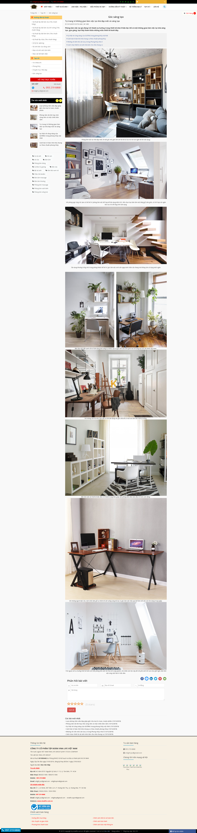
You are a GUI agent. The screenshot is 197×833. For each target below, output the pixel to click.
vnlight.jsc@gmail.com (41, 91)
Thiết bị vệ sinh (62, 7)
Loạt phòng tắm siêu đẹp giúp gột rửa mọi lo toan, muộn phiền (50, 108)
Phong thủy (36, 66)
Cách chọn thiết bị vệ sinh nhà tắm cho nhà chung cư (85, 45)
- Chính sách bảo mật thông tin (102, 824)
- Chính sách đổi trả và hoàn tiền (103, 818)
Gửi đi (71, 710)
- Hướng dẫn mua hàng (38, 818)
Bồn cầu (54, 167)
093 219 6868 (53, 87)
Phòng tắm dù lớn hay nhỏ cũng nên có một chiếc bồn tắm (49, 117)
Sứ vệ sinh (37, 156)
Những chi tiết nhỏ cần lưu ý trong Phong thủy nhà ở (85, 42)
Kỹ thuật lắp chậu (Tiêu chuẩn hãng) (44, 39)
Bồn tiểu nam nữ (53, 170)
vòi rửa (36, 160)
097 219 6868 (40, 794)
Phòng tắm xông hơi (41, 192)
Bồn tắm (48, 160)
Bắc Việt (107, 831)
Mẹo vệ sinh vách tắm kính (41, 50)
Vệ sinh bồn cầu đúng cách (41, 47)
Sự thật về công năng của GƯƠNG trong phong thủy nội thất (50, 136)
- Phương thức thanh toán (39, 824)
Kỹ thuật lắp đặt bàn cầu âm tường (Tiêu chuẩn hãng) (46, 29)
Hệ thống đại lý (135, 7)
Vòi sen (49, 156)
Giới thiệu (48, 7)
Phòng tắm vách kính (41, 188)
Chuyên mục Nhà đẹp (39, 70)
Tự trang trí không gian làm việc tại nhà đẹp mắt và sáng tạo (50, 126)
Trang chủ (33, 13)
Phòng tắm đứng (40, 163)
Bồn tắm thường (39, 181)
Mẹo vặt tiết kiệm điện (40, 54)
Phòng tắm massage (41, 185)
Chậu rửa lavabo (39, 174)
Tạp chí (147, 7)
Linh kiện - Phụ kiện (78, 7)
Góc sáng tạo (53, 13)
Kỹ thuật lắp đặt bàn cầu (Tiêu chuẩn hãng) (44, 23)
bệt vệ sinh (37, 170)
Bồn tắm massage (40, 178)
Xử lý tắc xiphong (38, 43)
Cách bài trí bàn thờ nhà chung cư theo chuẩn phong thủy (86, 39)
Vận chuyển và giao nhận (40, 821)
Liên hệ (156, 7)
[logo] (34, 7)
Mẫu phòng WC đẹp (97, 7)
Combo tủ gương (40, 167)
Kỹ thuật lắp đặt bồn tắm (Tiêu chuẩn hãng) (44, 35)
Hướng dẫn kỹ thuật (117, 7)
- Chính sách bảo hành (99, 821)
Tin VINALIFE (36, 63)
